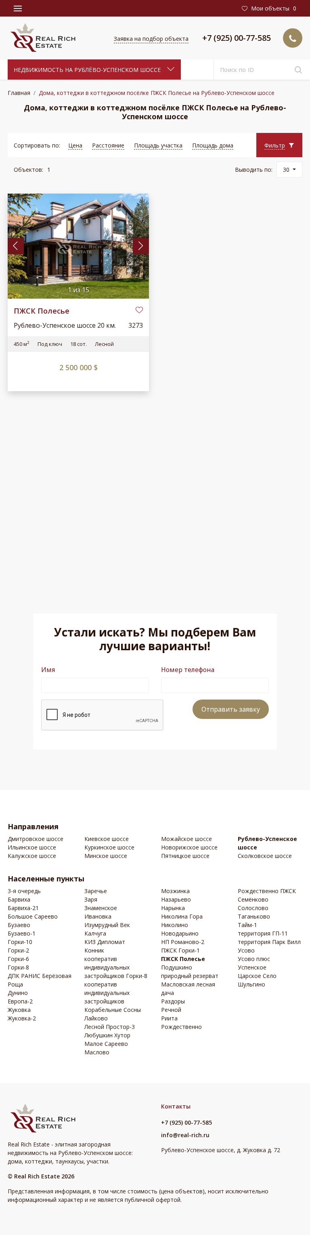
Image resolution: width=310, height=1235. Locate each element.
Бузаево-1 (22, 933)
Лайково (96, 1018)
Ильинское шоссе (32, 847)
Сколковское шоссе (265, 856)
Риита (169, 1018)
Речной (171, 1010)
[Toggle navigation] (18, 8)
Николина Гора (182, 916)
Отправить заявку (230, 709)
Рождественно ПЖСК (267, 891)
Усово (246, 950)
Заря (90, 899)
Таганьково (254, 916)
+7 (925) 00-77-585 (236, 37)
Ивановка (97, 916)
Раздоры (173, 1001)
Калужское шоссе (32, 856)
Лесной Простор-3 (109, 1027)
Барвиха (19, 899)
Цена (75, 145)
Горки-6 (18, 959)
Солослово (253, 908)
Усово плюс (254, 959)
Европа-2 (20, 1001)
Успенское (252, 967)
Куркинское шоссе (109, 847)
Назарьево (176, 899)
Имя (48, 669)
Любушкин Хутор (107, 1035)
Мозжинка (175, 891)
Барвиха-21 (23, 908)
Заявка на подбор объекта (151, 38)
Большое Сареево (33, 916)
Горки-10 (20, 942)
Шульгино (251, 984)
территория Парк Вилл (269, 942)
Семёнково (253, 899)
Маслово (96, 1052)
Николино (174, 925)
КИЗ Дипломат (104, 942)
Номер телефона (187, 669)
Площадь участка (158, 145)
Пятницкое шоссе (185, 856)
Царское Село (257, 976)
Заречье (95, 891)
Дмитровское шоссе (35, 839)
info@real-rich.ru (185, 1135)
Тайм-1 (247, 925)
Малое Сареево (106, 1043)
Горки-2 (18, 950)
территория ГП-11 (263, 933)
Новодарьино (180, 933)
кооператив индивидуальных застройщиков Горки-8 (115, 967)
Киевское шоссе (106, 839)
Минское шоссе (105, 856)
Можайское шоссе (186, 839)
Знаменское (100, 908)
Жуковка (19, 1010)
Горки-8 (18, 967)
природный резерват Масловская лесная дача (189, 984)
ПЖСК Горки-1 (180, 950)
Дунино (18, 993)
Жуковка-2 (22, 1018)
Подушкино (176, 967)
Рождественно (181, 1027)
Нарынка (173, 908)
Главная (19, 93)
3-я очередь (24, 891)
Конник (94, 950)
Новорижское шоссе (189, 847)
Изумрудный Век (107, 925)
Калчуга (95, 933)
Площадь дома (212, 145)
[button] (279, 145)
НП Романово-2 (182, 942)
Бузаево (19, 925)
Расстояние (108, 145)
